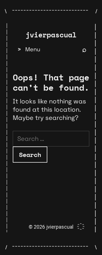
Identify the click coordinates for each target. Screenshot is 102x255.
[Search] (84, 49)
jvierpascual (51, 35)
